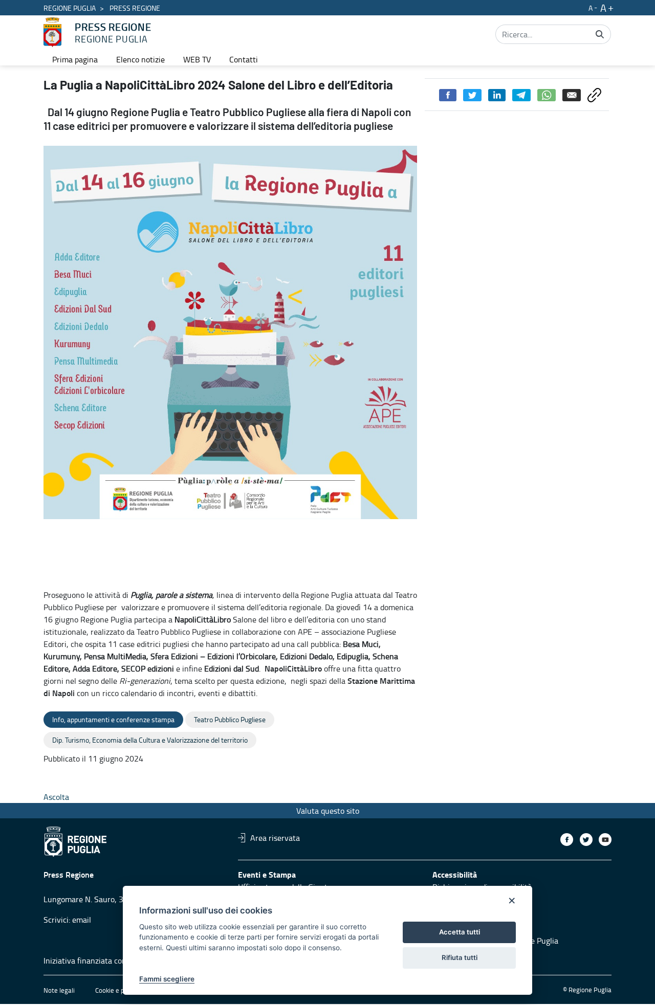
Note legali (59, 990)
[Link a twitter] (586, 839)
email (81, 919)
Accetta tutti (459, 932)
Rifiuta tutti (459, 957)
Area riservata (275, 837)
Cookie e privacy (118, 990)
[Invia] (600, 34)
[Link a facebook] (566, 839)
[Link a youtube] (605, 839)
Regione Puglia (69, 8)
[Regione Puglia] (52, 32)
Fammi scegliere (166, 979)
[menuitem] (75, 59)
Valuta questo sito (327, 810)
